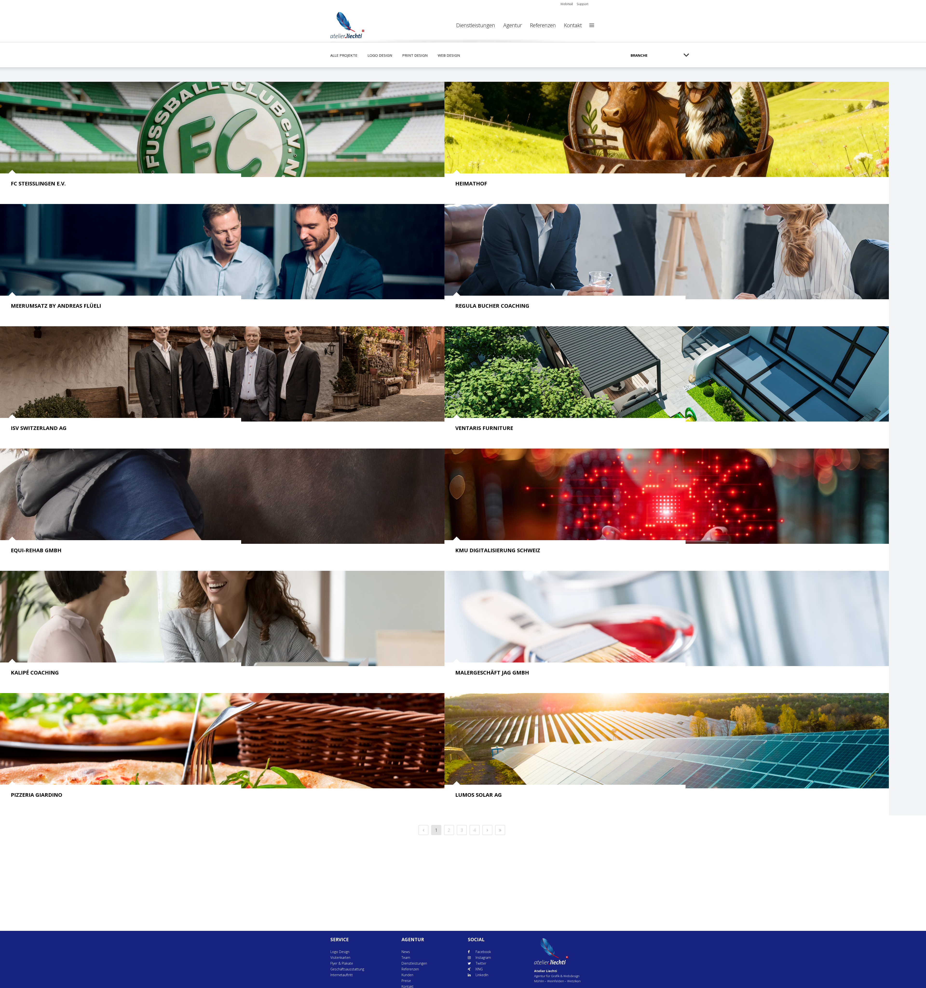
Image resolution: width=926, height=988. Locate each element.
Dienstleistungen (414, 963)
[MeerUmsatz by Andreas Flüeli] (222, 251)
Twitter (481, 963)
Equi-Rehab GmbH (36, 550)
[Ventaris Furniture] (666, 374)
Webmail (566, 4)
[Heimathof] (666, 129)
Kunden (407, 975)
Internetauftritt (341, 975)
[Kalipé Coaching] (222, 618)
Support (582, 4)
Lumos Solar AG (478, 794)
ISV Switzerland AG (39, 427)
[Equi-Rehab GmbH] (222, 496)
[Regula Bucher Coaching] (666, 251)
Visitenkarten (340, 957)
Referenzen (410, 969)
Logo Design (339, 951)
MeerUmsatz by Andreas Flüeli (56, 305)
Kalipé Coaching (35, 672)
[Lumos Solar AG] (666, 740)
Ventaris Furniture (484, 427)
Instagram (483, 957)
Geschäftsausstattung (347, 969)
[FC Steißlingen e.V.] (222, 129)
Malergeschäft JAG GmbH (492, 672)
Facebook (483, 951)
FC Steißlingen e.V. (38, 183)
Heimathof (471, 183)
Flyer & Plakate (341, 963)
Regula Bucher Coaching (492, 305)
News (406, 951)
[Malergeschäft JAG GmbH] (666, 618)
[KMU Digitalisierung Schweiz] (666, 496)
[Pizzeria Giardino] (222, 740)
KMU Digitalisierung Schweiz (497, 550)
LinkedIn (482, 975)
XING (479, 969)
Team (406, 957)
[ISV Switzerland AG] (222, 374)
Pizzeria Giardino (36, 794)
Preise (406, 980)
